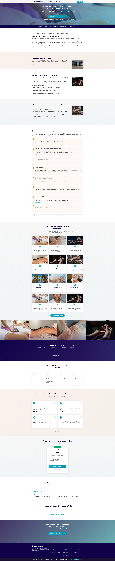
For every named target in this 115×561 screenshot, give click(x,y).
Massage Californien (66, 551)
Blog (66, 1)
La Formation (50, 1)
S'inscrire (80, 1)
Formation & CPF (54, 551)
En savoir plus (70, 559)
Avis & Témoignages (77, 548)
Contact (70, 1)
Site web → (36, 144)
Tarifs (56, 1)
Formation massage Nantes (37, 494)
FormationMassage (38, 1)
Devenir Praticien (65, 549)
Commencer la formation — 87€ (57, 16)
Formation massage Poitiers (37, 489)
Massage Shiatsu (65, 552)
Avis (60, 1)
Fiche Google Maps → (38, 202)
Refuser (81, 559)
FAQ (63, 1)
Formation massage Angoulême (38, 491)
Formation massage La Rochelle (38, 488)
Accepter (76, 559)
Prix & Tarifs (54, 549)
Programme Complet (55, 548)
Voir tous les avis (57, 431)
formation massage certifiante (72, 215)
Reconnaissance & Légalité (56, 552)
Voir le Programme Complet (57, 315)
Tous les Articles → (66, 555)
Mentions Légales (76, 552)
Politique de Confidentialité (78, 554)
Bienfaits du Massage (66, 548)
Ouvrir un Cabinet (65, 554)
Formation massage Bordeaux (38, 492)
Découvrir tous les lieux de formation (57, 514)
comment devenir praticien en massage (52, 119)
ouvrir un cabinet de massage (71, 119)
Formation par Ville (77, 549)
